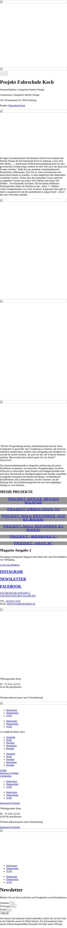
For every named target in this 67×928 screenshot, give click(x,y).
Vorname (5, 903)
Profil (9, 740)
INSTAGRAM (11, 572)
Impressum (11, 710)
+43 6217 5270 (12, 601)
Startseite (10, 737)
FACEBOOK (10, 586)
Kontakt (10, 748)
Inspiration (11, 745)
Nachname (5, 906)
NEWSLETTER (13, 579)
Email (3, 909)
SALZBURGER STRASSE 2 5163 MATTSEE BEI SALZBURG (18, 594)
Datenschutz (12, 713)
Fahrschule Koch (16, 105)
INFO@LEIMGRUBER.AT (21, 604)
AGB (9, 715)
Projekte (10, 743)
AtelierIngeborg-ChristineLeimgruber (9, 773)
